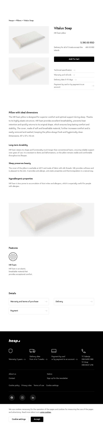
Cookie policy (14, 386)
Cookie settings (19, 419)
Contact (12, 378)
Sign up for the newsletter (57, 378)
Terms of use (39, 386)
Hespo (11, 20)
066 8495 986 (87, 359)
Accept (37, 419)
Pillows (18, 20)
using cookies (45, 412)
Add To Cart (74, 59)
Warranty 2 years (16, 359)
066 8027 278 (87, 365)
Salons (49, 374)
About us (12, 374)
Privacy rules (26, 386)
